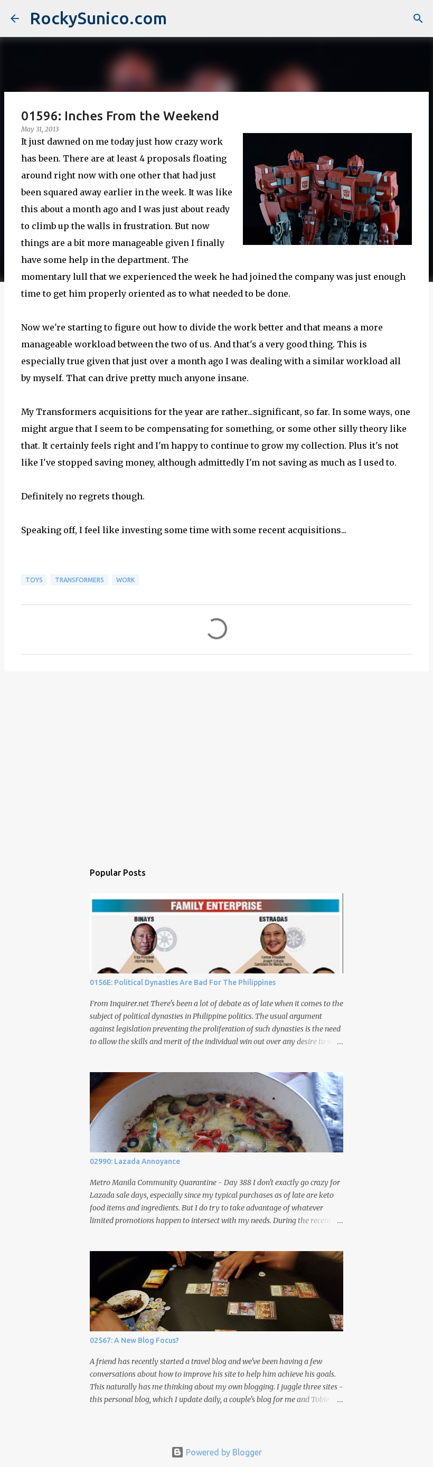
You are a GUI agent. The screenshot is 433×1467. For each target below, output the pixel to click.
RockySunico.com (98, 17)
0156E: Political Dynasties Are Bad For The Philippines (183, 982)
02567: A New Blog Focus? (134, 1340)
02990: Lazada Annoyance (135, 1161)
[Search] (418, 18)
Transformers (79, 579)
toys (34, 579)
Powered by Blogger (223, 1452)
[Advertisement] (216, 761)
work (125, 579)
